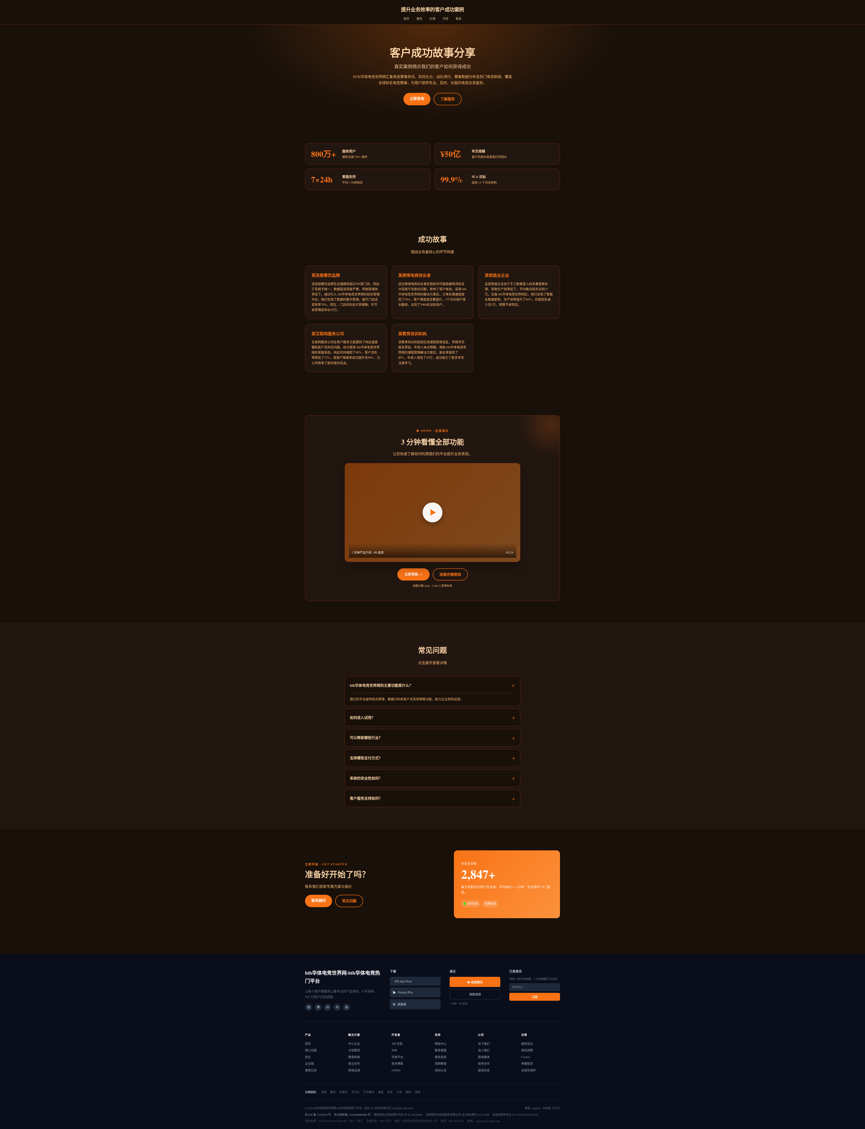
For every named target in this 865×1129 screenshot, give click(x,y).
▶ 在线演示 (475, 982)
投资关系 (484, 1070)
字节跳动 (368, 1092)
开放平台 (397, 1057)
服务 (419, 18)
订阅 (534, 997)
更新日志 (311, 1070)
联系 (459, 18)
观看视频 (475, 994)
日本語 (546, 1108)
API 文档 (397, 1044)
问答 (445, 18)
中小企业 (354, 1044)
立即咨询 (417, 98)
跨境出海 (354, 1070)
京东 (390, 1092)
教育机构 (354, 1057)
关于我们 (484, 1044)
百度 (323, 1092)
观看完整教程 (450, 574)
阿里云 (343, 1092)
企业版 (309, 1063)
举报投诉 (527, 1063)
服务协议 (527, 1044)
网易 (408, 1092)
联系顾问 (318, 900)
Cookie (525, 1057)
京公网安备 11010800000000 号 (352, 1114)
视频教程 (440, 1063)
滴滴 (417, 1092)
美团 (380, 1092)
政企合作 (354, 1063)
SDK (394, 1050)
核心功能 (311, 1050)
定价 (308, 1057)
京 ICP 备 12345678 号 (318, 1114)
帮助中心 (440, 1044)
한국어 (556, 1108)
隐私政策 (527, 1050)
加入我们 (484, 1050)
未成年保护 (528, 1070)
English (536, 1108)
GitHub (396, 1070)
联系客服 (440, 1050)
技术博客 (397, 1063)
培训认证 (440, 1070)
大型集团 (354, 1050)
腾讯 (333, 1092)
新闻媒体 (484, 1057)
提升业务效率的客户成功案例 (432, 9)
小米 (399, 1092)
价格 (432, 18)
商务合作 (484, 1063)
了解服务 (447, 98)
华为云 (355, 1092)
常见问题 (349, 900)
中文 (527, 1108)
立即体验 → (413, 573)
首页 (406, 18)
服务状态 (440, 1057)
